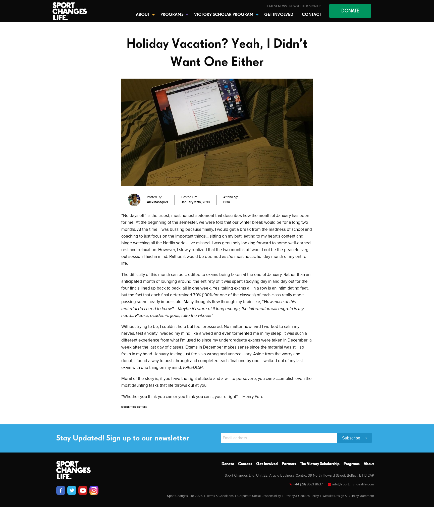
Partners (289, 464)
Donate (228, 464)
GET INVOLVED (278, 15)
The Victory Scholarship (320, 464)
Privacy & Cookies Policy (302, 496)
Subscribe (351, 438)
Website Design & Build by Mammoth (348, 496)
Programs (352, 464)
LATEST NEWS (277, 6)
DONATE (350, 11)
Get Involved (267, 464)
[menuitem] (277, 6)
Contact (245, 464)
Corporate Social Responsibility (259, 496)
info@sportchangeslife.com (353, 484)
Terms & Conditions (220, 496)
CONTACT (311, 15)
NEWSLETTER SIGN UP (305, 6)
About (369, 464)
